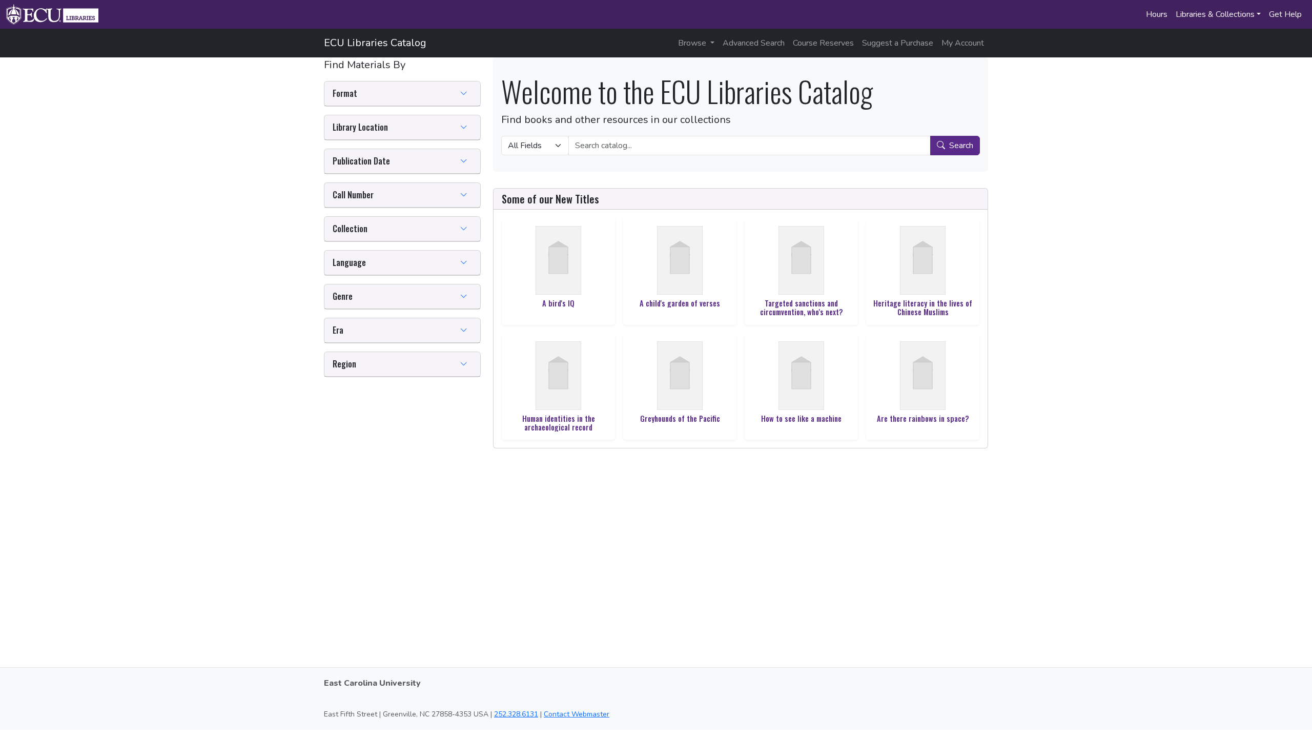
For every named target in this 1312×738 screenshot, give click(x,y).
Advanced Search (754, 43)
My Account (962, 43)
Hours (1156, 14)
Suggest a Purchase (897, 43)
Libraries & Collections (1215, 14)
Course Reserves (823, 43)
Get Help (1285, 14)
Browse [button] (693, 43)
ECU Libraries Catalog (375, 43)
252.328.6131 (516, 714)
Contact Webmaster (576, 714)
